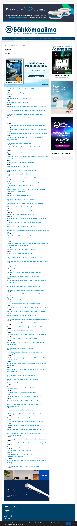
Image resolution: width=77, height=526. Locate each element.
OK (68, 523)
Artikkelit (23, 38)
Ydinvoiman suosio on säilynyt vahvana (19, 450)
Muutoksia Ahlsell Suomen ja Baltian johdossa (21, 199)
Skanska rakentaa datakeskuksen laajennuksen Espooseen (25, 421)
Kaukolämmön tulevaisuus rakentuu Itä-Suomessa (22, 211)
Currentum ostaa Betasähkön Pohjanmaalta (20, 348)
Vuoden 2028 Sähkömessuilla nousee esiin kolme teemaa (24, 257)
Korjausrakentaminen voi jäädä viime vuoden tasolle (23, 400)
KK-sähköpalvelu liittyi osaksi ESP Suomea (20, 185)
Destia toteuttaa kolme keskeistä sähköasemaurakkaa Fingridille (27, 443)
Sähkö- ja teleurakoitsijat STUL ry (12, 512)
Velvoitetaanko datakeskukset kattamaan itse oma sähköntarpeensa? (28, 319)
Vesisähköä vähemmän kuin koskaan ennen (20, 214)
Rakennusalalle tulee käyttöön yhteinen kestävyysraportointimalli (27, 133)
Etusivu (5, 38)
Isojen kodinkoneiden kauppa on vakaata (19, 98)
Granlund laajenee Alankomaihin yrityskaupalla (21, 392)
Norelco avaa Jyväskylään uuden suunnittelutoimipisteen (24, 114)
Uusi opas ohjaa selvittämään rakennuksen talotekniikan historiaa (27, 294)
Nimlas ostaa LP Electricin (15, 383)
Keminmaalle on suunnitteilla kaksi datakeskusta (22, 118)
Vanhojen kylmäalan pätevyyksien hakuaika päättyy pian (24, 396)
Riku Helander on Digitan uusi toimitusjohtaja (21, 447)
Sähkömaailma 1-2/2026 (61, 77)
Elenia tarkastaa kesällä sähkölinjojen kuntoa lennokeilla (24, 327)
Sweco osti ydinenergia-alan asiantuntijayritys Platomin (24, 272)
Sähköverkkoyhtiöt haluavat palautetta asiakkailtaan (23, 425)
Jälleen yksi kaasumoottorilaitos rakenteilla (20, 162)
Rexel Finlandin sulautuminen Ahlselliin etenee (21, 418)
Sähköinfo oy (7, 510)
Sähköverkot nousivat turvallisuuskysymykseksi (22, 269)
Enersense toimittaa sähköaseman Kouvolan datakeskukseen (26, 125)
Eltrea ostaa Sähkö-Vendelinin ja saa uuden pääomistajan (24, 323)
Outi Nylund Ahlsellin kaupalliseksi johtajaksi (21, 375)
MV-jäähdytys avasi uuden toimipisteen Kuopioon (22, 315)
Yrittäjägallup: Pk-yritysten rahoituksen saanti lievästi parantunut (27, 439)
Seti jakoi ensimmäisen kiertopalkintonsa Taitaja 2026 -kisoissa (26, 311)
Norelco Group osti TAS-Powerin (17, 265)
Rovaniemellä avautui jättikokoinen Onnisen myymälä (23, 286)
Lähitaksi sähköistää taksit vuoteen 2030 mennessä (22, 379)
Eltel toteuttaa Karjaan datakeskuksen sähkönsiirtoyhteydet (25, 182)
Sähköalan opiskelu (45, 38)
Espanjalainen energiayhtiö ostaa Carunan (20, 153)
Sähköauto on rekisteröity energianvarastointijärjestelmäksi (25, 290)
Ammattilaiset (33, 38)
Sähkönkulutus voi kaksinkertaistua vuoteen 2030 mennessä (25, 203)
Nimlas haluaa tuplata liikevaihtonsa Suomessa (21, 240)
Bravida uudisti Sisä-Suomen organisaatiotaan (21, 226)
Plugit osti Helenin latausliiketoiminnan (19, 174)
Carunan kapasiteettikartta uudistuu (18, 166)
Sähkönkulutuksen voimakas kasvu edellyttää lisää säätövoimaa (26, 106)
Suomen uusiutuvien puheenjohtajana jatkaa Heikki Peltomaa (26, 429)
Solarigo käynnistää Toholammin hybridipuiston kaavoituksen (26, 236)
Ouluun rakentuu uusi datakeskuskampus (19, 253)
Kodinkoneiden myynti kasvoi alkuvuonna (20, 330)
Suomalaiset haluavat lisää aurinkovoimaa (19, 195)
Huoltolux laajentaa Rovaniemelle (17, 102)
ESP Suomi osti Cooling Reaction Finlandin (20, 207)
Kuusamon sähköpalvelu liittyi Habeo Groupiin (21, 410)
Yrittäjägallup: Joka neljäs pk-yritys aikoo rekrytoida (23, 466)
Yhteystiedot (57, 38)
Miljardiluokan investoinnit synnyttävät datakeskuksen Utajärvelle (27, 307)
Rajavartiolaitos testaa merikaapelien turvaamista (22, 249)
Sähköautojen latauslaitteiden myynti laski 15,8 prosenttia (24, 414)
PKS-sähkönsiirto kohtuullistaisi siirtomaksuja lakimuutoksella (26, 110)
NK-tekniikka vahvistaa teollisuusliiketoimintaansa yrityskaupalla (27, 129)
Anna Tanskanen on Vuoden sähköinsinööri (20, 89)
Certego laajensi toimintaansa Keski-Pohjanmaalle (22, 338)
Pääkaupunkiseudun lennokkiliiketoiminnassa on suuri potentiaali (27, 218)
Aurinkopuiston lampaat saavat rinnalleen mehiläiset (23, 276)
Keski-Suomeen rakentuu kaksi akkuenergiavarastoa (23, 303)
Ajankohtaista (13, 38)
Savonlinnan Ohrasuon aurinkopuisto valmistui (21, 170)
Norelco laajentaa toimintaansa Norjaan (19, 143)
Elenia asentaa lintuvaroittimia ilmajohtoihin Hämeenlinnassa (26, 178)
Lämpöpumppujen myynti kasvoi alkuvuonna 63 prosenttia (25, 122)
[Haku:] (65, 41)
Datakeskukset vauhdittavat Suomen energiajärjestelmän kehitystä (27, 261)
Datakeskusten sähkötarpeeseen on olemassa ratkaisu (24, 222)
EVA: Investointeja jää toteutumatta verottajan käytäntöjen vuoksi (26, 334)
